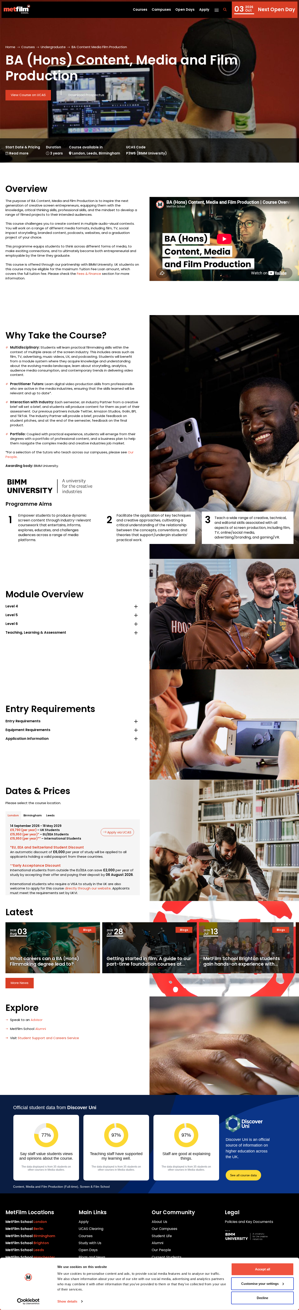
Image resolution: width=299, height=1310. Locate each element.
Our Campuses (164, 1228)
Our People (161, 1249)
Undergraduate (53, 47)
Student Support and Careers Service (48, 1038)
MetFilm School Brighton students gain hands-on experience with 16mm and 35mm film (241, 964)
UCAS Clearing (91, 1228)
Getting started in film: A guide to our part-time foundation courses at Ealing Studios (149, 964)
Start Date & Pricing (22, 150)
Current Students (166, 1257)
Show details (67, 1301)
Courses (140, 9)
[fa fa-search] (225, 9)
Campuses (161, 9)
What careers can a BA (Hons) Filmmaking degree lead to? (44, 961)
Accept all (262, 1269)
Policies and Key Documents (249, 1221)
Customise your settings (260, 1283)
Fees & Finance (89, 273)
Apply (204, 9)
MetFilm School (26, 1221)
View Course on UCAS (28, 95)
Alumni (157, 1242)
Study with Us (90, 1242)
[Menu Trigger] (216, 9)
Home (10, 47)
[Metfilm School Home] (16, 10)
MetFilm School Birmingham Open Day (264, 10)
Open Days (185, 9)
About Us (159, 1221)
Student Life (162, 1235)
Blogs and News (92, 1257)
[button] (72, 606)
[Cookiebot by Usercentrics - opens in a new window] (28, 1301)
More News (19, 982)
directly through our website (88, 888)
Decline (262, 1298)
